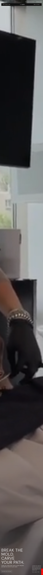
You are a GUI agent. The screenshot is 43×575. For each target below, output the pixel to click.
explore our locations (6, 571)
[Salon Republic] (22, 4)
